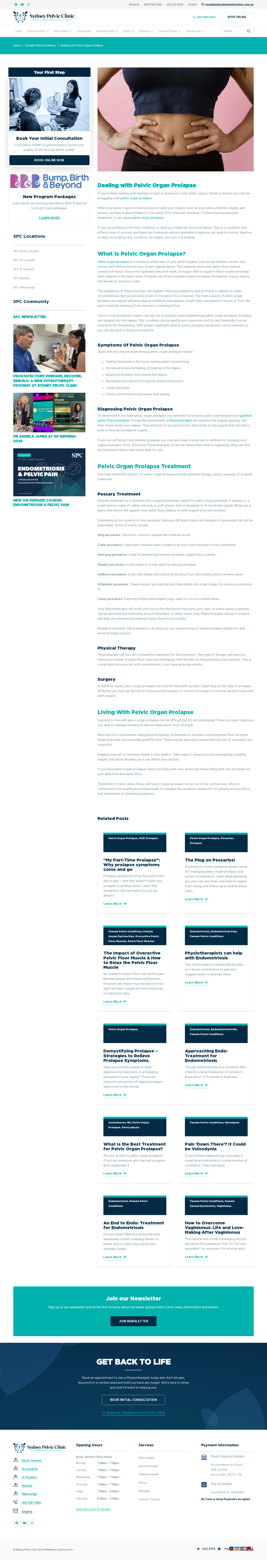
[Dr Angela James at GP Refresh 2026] (49, 395)
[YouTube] (22, 4)
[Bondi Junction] (17, 1460)
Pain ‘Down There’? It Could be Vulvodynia (215, 1146)
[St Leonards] (17, 1469)
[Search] (248, 31)
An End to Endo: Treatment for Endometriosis (133, 1225)
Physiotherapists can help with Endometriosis (213, 955)
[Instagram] (28, 4)
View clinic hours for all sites (93, 1509)
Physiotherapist (180, 420)
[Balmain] (17, 1485)
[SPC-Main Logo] (43, 17)
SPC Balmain (21, 278)
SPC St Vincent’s (24, 269)
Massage (144, 1491)
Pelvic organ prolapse (113, 262)
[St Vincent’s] (17, 1477)
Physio (143, 1482)
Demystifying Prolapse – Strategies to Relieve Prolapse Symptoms (130, 1055)
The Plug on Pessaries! (210, 859)
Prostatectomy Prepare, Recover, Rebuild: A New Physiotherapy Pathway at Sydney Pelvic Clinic (47, 380)
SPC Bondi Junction (26, 251)
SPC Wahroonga (23, 287)
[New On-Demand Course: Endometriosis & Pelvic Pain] (49, 451)
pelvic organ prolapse (136, 198)
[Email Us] (17, 1512)
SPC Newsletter (29, 317)
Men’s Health (146, 1457)
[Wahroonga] (17, 1494)
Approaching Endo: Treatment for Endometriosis (206, 1055)
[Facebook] (16, 4)
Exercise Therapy (149, 1499)
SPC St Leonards (24, 260)
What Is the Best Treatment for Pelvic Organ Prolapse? (134, 1146)
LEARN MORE (49, 218)
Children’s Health (149, 1474)
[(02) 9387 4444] (17, 1503)
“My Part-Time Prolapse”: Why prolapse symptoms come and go (131, 864)
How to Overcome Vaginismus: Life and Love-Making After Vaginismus (214, 1227)
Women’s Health (148, 1466)
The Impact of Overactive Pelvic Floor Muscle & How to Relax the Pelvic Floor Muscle (132, 960)
